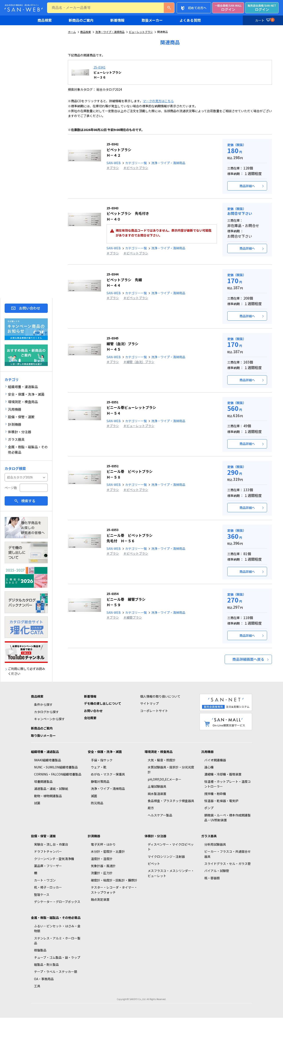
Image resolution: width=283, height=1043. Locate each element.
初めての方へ (197, 8)
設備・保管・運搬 (43, 836)
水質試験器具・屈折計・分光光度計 (171, 769)
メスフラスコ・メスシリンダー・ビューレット (171, 873)
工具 (37, 986)
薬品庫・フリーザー (48, 866)
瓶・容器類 (212, 878)
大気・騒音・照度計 (162, 760)
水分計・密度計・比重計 (108, 851)
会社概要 (90, 718)
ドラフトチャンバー (48, 851)
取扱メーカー (152, 20)
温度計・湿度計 (102, 858)
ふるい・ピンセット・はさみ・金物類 (57, 928)
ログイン (228, 8)
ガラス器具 (209, 836)
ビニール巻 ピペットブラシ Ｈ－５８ (130, 472)
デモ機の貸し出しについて (102, 703)
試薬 (37, 803)
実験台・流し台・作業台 (51, 844)
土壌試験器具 (157, 786)
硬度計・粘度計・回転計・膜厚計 (114, 880)
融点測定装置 (100, 899)
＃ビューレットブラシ (138, 425)
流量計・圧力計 (102, 873)
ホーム (72, 32)
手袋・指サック (102, 760)
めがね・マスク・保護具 (108, 774)
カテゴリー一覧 (136, 163)
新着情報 (117, 20)
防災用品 (97, 803)
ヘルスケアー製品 (160, 815)
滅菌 (94, 796)
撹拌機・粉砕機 (215, 793)
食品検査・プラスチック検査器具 (171, 801)
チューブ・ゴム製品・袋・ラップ (57, 957)
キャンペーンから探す (49, 719)
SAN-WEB (114, 163)
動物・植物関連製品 (48, 796)
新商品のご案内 (81, 20)
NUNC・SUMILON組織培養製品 (56, 767)
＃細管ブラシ (132, 617)
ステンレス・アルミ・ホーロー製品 (57, 940)
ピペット (154, 863)
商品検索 (45, 20)
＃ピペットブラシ (135, 167)
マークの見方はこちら (158, 101)
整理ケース (41, 894)
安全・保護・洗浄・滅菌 (105, 751)
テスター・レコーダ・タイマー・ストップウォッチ (114, 889)
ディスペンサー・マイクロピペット (171, 846)
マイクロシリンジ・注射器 (166, 856)
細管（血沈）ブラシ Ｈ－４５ (122, 344)
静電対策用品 (100, 781)
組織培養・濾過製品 (45, 751)
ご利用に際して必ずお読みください (26, 671)
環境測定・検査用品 (158, 751)
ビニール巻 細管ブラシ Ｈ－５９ (126, 599)
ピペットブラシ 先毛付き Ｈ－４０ (128, 214)
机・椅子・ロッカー (48, 887)
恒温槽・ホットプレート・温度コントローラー (227, 784)
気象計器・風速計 (103, 866)
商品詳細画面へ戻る (248, 659)
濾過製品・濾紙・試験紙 (51, 788)
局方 (151, 808)
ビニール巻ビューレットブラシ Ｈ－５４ (131, 408)
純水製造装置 (157, 793)
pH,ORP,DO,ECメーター (164, 779)
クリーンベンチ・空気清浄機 (54, 858)
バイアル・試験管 (216, 870)
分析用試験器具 (215, 844)
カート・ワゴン (45, 880)
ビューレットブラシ (141, 32)
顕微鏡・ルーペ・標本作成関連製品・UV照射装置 (227, 817)
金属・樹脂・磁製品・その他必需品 (55, 917)
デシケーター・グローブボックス (57, 901)
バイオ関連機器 (215, 760)
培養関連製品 (43, 781)
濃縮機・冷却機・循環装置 (222, 774)
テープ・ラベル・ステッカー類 (55, 971)
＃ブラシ (113, 167)
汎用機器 (207, 751)
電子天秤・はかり (103, 844)
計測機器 (94, 836)
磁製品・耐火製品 (46, 964)
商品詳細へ (247, 186)
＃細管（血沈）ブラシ (138, 362)
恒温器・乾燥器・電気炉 (221, 801)
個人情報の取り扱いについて (160, 696)
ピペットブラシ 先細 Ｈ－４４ (124, 280)
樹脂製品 (40, 950)
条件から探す (43, 704)
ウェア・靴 (98, 767)
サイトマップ (149, 703)
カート (264, 20)
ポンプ (209, 808)
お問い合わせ (29, 308)
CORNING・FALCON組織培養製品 (57, 774)
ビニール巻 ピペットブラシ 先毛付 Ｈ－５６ (130, 535)
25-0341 (99, 67)
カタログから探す (46, 712)
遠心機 (209, 767)
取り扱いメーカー (43, 735)
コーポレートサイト (154, 710)
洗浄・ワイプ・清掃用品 (109, 32)
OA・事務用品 (44, 979)
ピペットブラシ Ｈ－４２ (119, 150)
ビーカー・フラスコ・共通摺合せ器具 (227, 853)
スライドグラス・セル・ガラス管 (227, 863)
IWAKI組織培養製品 (47, 760)
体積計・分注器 (155, 836)
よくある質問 (190, 20)
